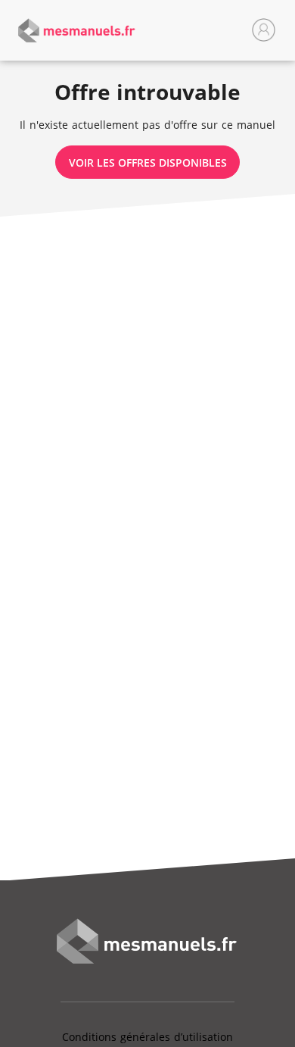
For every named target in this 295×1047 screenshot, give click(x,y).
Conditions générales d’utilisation (147, 1037)
